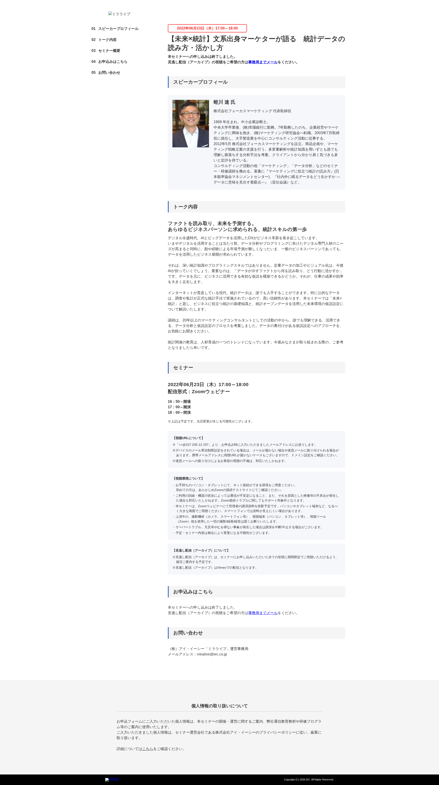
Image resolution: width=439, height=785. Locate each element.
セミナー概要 (105, 51)
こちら (147, 749)
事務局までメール (263, 62)
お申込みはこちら (109, 62)
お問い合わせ (105, 72)
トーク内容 (104, 40)
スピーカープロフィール (115, 29)
